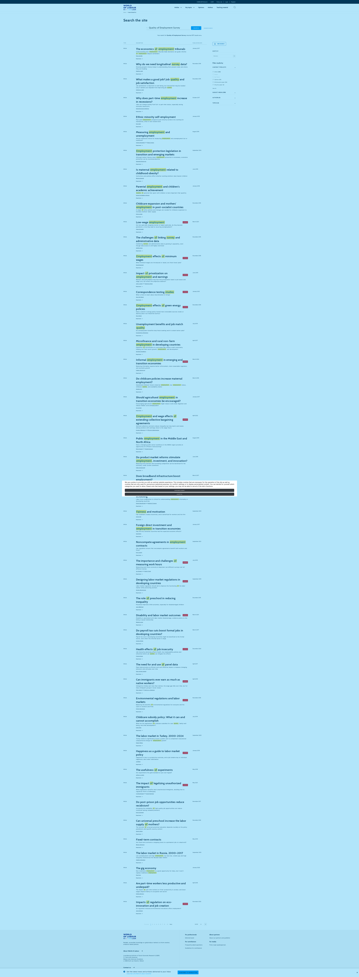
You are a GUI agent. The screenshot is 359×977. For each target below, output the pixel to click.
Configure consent (179, 490)
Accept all (179, 494)
